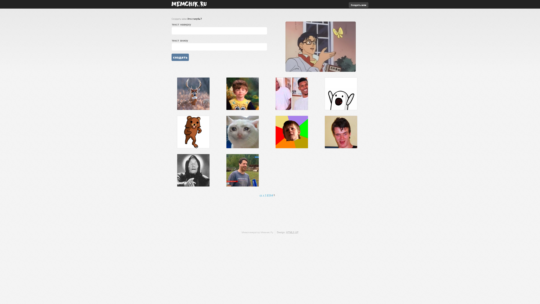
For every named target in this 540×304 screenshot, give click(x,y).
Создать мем (358, 5)
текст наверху (181, 24)
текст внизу (180, 40)
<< (260, 195)
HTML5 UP (292, 232)
